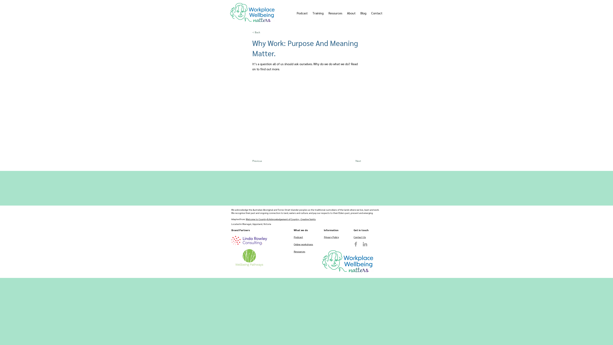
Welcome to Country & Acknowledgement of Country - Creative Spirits (281, 219)
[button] (262, 32)
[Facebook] (356, 244)
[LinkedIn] (365, 244)
